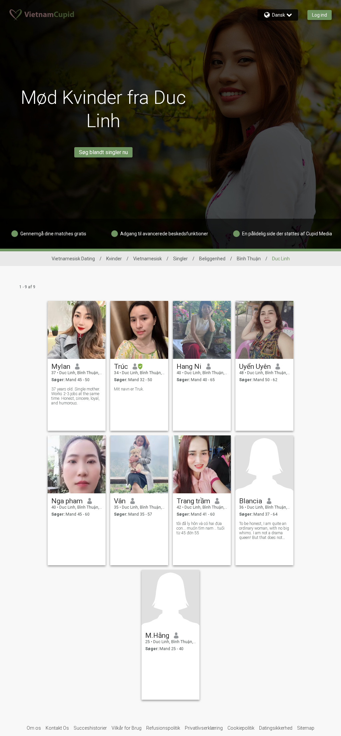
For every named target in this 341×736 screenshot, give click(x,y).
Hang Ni (188, 366)
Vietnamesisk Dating (73, 258)
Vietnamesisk (147, 258)
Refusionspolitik (163, 728)
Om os (34, 728)
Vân (120, 501)
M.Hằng (157, 635)
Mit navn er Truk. (129, 389)
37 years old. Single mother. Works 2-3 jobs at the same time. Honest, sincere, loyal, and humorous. (75, 396)
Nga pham (67, 501)
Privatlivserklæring (204, 728)
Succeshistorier (90, 728)
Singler (180, 258)
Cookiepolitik (240, 728)
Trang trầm (193, 501)
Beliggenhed (212, 258)
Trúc (121, 366)
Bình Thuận (249, 258)
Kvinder (114, 258)
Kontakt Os (57, 728)
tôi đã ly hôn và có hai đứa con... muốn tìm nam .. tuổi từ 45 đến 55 (200, 528)
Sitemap (305, 728)
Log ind (319, 15)
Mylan (60, 366)
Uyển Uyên (255, 366)
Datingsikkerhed (275, 728)
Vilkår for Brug (127, 728)
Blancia (250, 501)
